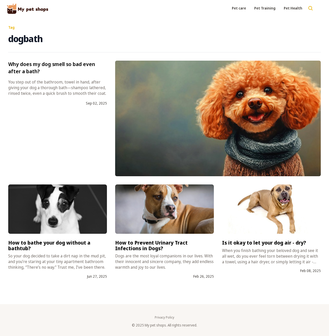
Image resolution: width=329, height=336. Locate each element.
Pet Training (265, 8)
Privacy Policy (164, 317)
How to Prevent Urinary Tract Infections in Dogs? (151, 245)
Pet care (239, 8)
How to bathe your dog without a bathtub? (49, 245)
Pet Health (293, 8)
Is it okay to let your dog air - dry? (264, 242)
